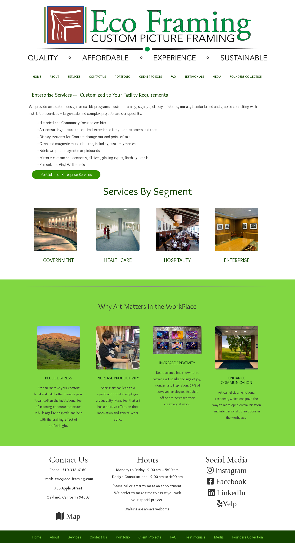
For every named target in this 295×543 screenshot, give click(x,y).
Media (217, 77)
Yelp (229, 503)
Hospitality (177, 260)
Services (74, 77)
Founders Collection (246, 77)
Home (37, 77)
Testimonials (194, 77)
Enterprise (236, 260)
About (54, 77)
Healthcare (118, 260)
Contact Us (97, 77)
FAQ (173, 77)
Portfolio (122, 77)
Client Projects (150, 77)
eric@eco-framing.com (74, 479)
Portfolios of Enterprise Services (66, 174)
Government (58, 260)
